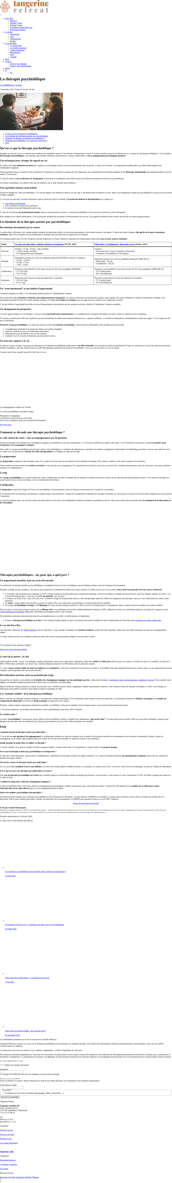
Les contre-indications (9, 1143)
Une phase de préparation (15, 203)
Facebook (20, 1177)
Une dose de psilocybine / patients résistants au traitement (39, 244)
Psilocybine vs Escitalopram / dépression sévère (114, 244)
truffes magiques (30, 630)
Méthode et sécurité (14, 85)
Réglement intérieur (8, 1160)
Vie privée (4, 1169)
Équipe (13, 41)
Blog (7, 59)
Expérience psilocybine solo (21, 27)
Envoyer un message (18, 64)
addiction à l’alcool (146, 680)
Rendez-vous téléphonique (20, 66)
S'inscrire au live (6, 1130)
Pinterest (35, 1177)
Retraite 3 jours (16, 23)
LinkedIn (28, 1177)
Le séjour (8, 32)
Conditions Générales (8, 1164)
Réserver (13, 21)
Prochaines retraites (17, 30)
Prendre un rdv (6, 1139)
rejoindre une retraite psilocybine (148, 620)
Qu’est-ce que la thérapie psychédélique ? (21, 134)
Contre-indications (17, 50)
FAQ (12, 55)
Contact (8, 61)
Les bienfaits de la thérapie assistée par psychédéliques (26, 136)
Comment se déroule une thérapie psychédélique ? (25, 138)
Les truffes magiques (18, 48)
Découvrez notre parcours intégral (13, 649)
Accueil (3, 85)
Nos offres (9, 18)
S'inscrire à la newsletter (10, 1097)
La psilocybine (11, 43)
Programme (14, 34)
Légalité (13, 57)
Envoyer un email (7, 1134)
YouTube (11, 1177)
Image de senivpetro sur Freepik (86, 803)
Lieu (12, 36)
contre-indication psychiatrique (12, 612)
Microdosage (15, 52)
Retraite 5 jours (16, 25)
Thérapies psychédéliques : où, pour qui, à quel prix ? (26, 140)
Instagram (4, 1177)
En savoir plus (5, 425)
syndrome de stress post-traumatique (123, 680)
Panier (7, 68)
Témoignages (15, 39)
